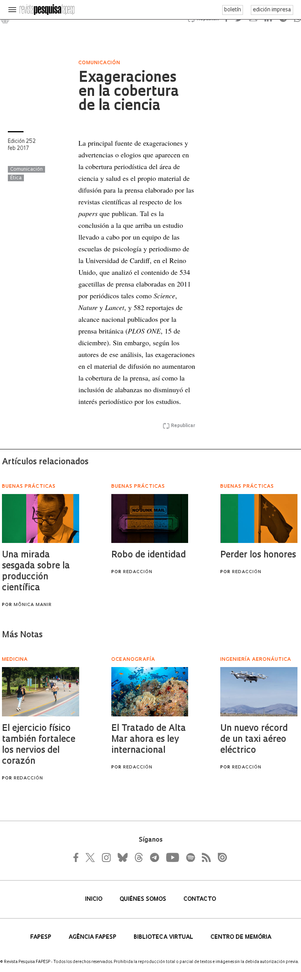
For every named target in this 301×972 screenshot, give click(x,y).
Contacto (199, 899)
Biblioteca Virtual (164, 937)
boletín (232, 10)
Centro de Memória (240, 937)
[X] (90, 857)
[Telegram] (154, 857)
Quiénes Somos (144, 899)
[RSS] (204, 857)
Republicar (183, 426)
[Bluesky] (122, 857)
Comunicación (26, 169)
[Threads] (138, 857)
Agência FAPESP (93, 937)
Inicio (94, 899)
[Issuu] (220, 857)
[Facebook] (78, 857)
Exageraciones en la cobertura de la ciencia (128, 92)
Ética (16, 178)
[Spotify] (190, 857)
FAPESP (41, 937)
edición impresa (272, 10)
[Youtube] (172, 857)
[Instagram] (105, 857)
